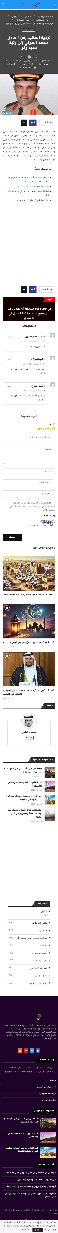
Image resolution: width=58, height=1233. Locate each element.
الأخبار (28, 17)
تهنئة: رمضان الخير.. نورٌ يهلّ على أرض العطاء (28, 643)
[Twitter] (32, 1050)
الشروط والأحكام (48, 1100)
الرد (9, 337)
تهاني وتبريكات (23, 20)
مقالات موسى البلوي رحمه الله (27, 938)
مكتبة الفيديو (10, 1072)
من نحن (52, 1081)
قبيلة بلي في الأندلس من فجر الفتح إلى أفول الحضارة (31, 1173)
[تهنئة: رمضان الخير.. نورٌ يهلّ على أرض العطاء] (29, 621)
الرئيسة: (50, 1068)
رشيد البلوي (38, 386)
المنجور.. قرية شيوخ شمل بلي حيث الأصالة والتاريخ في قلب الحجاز (25, 814)
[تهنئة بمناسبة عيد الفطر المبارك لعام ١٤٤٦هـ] (29, 573)
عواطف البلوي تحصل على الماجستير (33, 200)
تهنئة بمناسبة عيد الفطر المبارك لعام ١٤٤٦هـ (27, 595)
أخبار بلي (15, 17)
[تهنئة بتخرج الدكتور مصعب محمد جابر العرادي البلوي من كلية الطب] (29, 669)
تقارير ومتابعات (27, 960)
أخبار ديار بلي (27, 975)
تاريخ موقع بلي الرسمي (46, 1087)
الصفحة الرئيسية (45, 17)
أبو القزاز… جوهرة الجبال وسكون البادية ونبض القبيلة (31, 1187)
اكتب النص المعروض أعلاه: (39, 526)
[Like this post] (32, 123)
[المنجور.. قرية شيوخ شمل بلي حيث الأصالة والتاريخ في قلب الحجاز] (50, 815)
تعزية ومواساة (27, 953)
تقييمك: (51, 425)
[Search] (3, 4)
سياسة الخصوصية (47, 1094)
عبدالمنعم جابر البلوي (32, 61)
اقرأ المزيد (26, 1230)
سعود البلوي (22, 57)
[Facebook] (38, 1050)
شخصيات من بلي (27, 968)
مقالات (27, 945)
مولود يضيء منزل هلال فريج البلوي (33, 187)
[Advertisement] (29, 248)
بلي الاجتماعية (42, 20)
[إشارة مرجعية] (7, 559)
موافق (38, 1230)
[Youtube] (26, 1050)
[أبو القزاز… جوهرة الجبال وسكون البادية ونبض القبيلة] (50, 800)
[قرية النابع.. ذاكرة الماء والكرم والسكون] (50, 786)
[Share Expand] (24, 123)
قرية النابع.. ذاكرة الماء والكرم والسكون (37, 1180)
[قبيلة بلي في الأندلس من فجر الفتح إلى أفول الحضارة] (50, 772)
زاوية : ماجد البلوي (27, 983)
